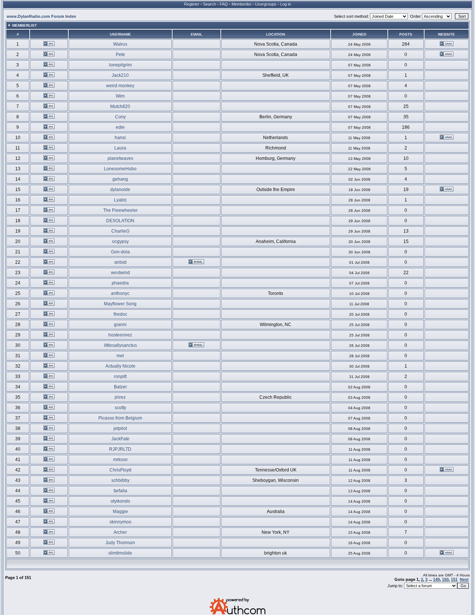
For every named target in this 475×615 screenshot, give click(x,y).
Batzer (120, 386)
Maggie (120, 511)
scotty (120, 407)
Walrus (120, 44)
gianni (120, 324)
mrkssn (120, 459)
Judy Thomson (120, 542)
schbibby (120, 480)
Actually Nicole (120, 366)
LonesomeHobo (120, 168)
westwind (120, 272)
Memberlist (241, 4)
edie (120, 127)
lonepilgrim (120, 65)
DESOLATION (120, 220)
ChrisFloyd (120, 470)
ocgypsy (120, 241)
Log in (285, 4)
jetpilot (120, 428)
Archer (120, 532)
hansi (120, 137)
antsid (120, 262)
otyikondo (120, 501)
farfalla (120, 490)
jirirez (120, 397)
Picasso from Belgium (120, 418)
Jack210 (120, 75)
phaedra (120, 283)
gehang (120, 179)
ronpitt (120, 376)
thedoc (120, 314)
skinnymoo (120, 521)
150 (445, 579)
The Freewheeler (120, 210)
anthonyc (120, 293)
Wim (120, 96)
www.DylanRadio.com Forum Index (41, 16)
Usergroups (265, 4)
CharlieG (120, 231)
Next (464, 579)
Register (191, 4)
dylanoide (120, 189)
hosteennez (120, 335)
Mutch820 (120, 106)
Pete (120, 54)
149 (436, 579)
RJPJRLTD (120, 449)
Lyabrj (120, 200)
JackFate (120, 438)
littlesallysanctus (120, 345)
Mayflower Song (120, 303)
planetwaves (120, 158)
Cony (120, 116)
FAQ (224, 4)
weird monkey (120, 85)
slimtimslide (120, 553)
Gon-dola (120, 251)
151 (454, 579)
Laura (120, 148)
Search (209, 4)
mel (120, 355)
